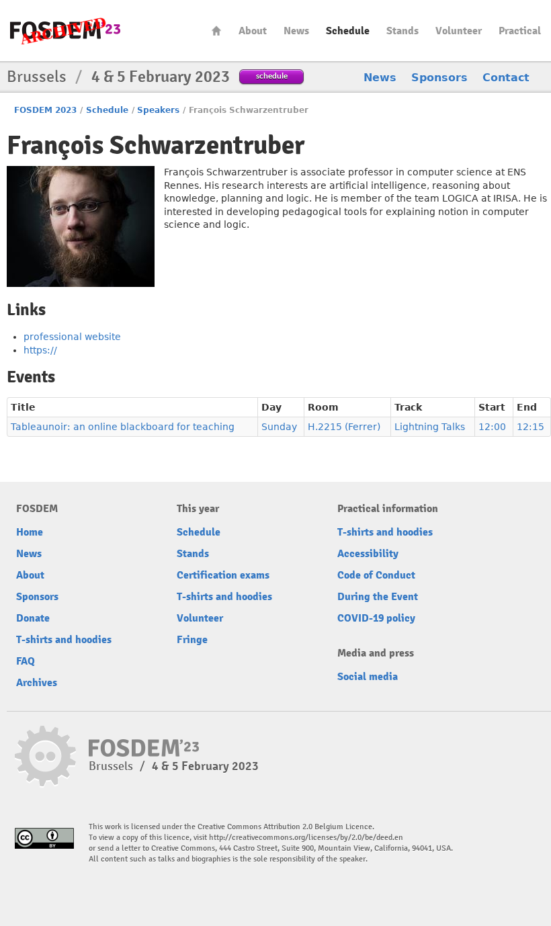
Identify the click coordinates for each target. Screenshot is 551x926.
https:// (40, 350)
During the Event (377, 596)
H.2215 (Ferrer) (344, 426)
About (253, 31)
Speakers (158, 110)
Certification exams (223, 575)
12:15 (530, 426)
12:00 (492, 426)
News (296, 31)
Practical (520, 31)
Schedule (348, 31)
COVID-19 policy (376, 618)
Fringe (192, 639)
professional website (72, 336)
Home (216, 31)
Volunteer (458, 31)
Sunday (279, 426)
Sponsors (439, 77)
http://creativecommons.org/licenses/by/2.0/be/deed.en (306, 838)
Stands (402, 31)
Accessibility (367, 553)
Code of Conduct (376, 575)
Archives (36, 682)
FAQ (25, 661)
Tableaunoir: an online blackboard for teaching (123, 426)
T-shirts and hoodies (64, 639)
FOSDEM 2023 (45, 110)
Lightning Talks (429, 426)
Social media (367, 676)
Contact (505, 77)
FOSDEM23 (65, 30)
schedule (272, 76)
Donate (33, 618)
